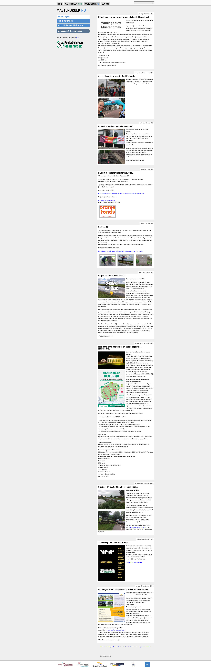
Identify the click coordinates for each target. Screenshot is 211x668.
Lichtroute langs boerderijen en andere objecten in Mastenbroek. (120, 348)
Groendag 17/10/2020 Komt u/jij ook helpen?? (118, 487)
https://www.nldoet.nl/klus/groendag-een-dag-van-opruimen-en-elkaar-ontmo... (121, 193)
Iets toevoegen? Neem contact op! (70, 31)
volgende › (141, 647)
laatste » (148, 647)
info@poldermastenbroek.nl (137, 527)
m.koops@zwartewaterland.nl (116, 630)
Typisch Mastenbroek (65, 21)
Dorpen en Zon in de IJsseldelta (111, 275)
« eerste (102, 647)
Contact (105, 4)
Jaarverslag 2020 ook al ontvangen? (114, 542)
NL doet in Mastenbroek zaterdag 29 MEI (115, 126)
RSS (77, 37)
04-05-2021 (103, 227)
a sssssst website (105, 656)
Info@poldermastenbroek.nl (106, 200)
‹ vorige (109, 647)
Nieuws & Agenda (64, 17)
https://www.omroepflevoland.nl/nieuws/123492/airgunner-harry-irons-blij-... (120, 251)
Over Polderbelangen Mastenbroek (70, 25)
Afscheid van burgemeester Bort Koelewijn (116, 76)
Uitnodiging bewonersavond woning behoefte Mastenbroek (123, 17)
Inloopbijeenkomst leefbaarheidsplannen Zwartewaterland (123, 589)
